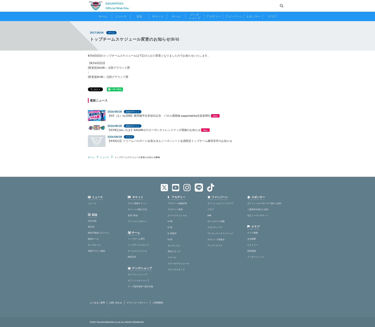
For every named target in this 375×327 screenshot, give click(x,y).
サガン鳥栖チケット (137, 203)
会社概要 (251, 238)
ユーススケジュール (177, 215)
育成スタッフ (174, 251)
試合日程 (92, 220)
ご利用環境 (157, 302)
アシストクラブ (214, 245)
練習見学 (132, 256)
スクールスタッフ (176, 269)
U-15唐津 (172, 233)
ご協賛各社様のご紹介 (258, 209)
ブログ (210, 209)
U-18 (170, 221)
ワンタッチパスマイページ (220, 233)
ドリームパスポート (137, 221)
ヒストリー (252, 244)
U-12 (170, 239)
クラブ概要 (252, 232)
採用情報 (251, 251)
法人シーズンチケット (258, 215)
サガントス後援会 (216, 239)
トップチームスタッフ (138, 244)
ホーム (91, 157)
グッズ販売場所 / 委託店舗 (140, 286)
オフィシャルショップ (138, 280)
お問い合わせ (115, 302)
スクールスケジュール (178, 263)
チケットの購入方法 (137, 209)
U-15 (170, 227)
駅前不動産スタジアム (98, 232)
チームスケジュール (137, 251)
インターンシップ (255, 256)
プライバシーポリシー (137, 302)
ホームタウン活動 (216, 221)
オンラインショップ (137, 274)
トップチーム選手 (136, 238)
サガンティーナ (214, 227)
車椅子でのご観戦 (96, 251)
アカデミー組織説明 (177, 203)
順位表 (91, 226)
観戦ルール (93, 238)
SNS (209, 215)
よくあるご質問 (97, 302)
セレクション (174, 245)
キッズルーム (94, 244)
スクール (172, 257)
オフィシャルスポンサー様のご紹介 (264, 203)
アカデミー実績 (175, 209)
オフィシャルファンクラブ (220, 203)
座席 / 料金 (133, 215)
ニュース (104, 157)
